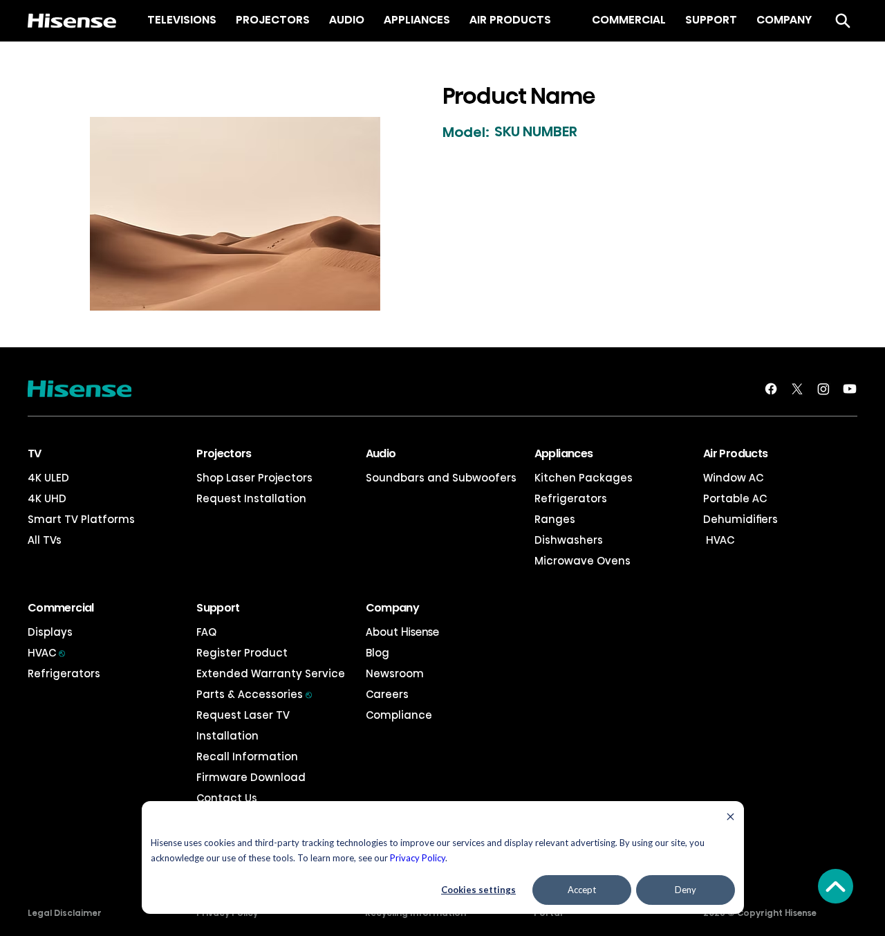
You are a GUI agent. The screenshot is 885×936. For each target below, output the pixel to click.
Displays (50, 632)
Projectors (224, 453)
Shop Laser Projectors (254, 477)
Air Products (735, 453)
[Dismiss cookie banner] (730, 818)
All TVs (45, 540)
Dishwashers (568, 540)
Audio (381, 453)
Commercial (61, 608)
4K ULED (48, 477)
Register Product (242, 652)
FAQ (206, 632)
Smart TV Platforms (81, 519)
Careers (387, 694)
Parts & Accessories (254, 694)
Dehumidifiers (740, 519)
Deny (685, 889)
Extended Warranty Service (270, 673)
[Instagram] (823, 388)
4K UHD (47, 498)
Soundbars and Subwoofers (441, 477)
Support (218, 608)
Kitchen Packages (583, 477)
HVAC (718, 540)
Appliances (563, 453)
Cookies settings (478, 889)
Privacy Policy (417, 857)
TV (34, 453)
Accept (582, 889)
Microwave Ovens (582, 560)
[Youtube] (849, 388)
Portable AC (735, 498)
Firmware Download (251, 777)
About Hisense (402, 632)
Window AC (733, 477)
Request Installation (251, 498)
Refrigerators (570, 498)
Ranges (554, 519)
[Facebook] (771, 388)
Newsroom (395, 673)
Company (393, 608)
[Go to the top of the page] (835, 886)
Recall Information (247, 756)
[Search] (842, 20)
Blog (377, 652)
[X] (797, 388)
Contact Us (226, 798)
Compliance (399, 715)
